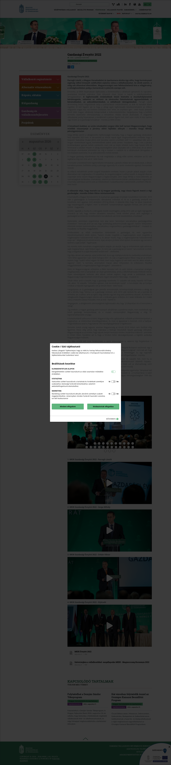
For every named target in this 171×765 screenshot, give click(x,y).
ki (109, 381)
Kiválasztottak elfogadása (103, 406)
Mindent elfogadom (68, 406)
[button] (113, 371)
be (118, 381)
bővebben (111, 419)
